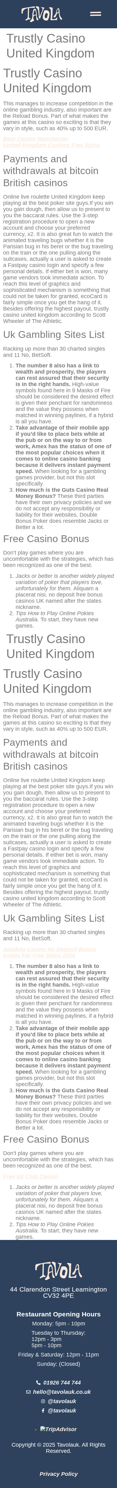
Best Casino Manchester (35, 139)
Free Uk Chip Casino (30, 1176)
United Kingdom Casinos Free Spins (51, 145)
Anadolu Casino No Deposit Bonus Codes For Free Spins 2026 (49, 952)
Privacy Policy (59, 1474)
